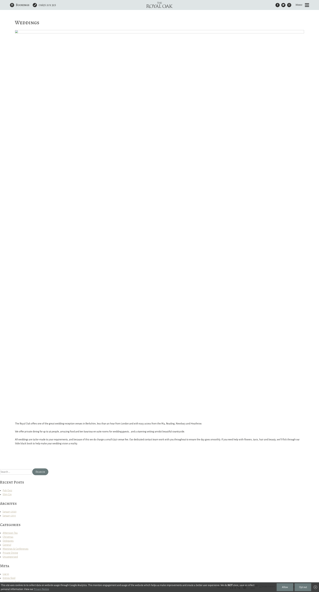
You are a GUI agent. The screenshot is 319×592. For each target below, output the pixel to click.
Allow (285, 587)
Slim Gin (7, 494)
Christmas (8, 537)
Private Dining (10, 553)
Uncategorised (10, 556)
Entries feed (9, 578)
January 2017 (9, 515)
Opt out (303, 587)
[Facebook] (277, 5)
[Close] (315, 587)
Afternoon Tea (10, 533)
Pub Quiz (7, 490)
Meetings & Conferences (15, 549)
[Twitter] (283, 5)
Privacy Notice (41, 589)
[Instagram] (289, 5)
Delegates (8, 541)
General (7, 545)
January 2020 (9, 511)
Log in (6, 574)
